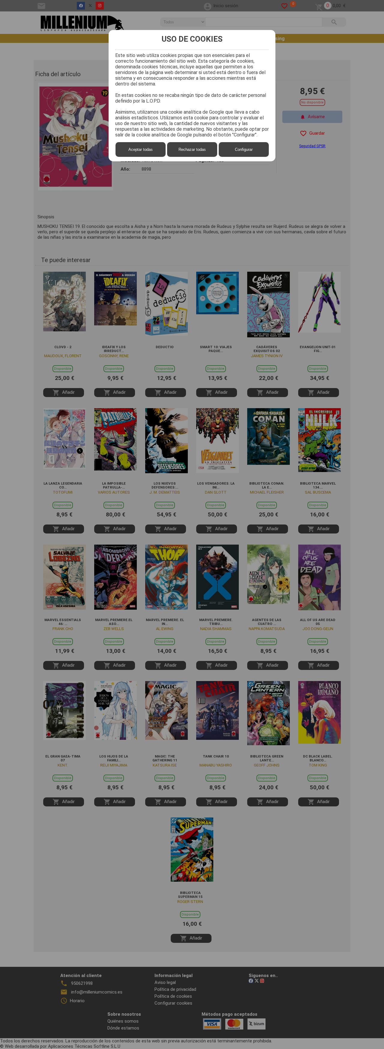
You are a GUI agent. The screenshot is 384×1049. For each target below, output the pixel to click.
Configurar (244, 149)
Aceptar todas (140, 149)
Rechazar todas (192, 149)
